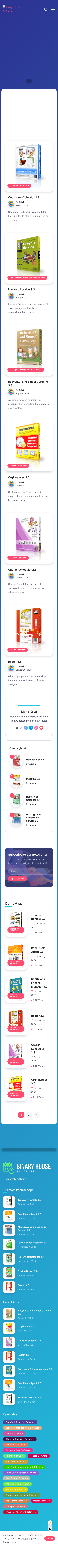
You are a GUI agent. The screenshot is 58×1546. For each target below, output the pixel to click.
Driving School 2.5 (28, 1271)
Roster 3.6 (15, 661)
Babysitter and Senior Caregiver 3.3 (29, 383)
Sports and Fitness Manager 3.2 (39, 982)
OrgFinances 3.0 (19, 477)
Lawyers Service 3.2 (21, 289)
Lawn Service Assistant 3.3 (29, 66)
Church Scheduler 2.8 (22, 569)
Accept (49, 1538)
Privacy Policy (25, 1538)
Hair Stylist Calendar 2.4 (33, 798)
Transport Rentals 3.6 (38, 917)
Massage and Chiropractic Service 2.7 (33, 817)
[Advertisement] (29, 115)
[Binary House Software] (15, 9)
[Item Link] (29, 47)
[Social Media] (26, 728)
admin (16, 27)
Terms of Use (9, 1542)
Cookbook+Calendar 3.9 (24, 197)
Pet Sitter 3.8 (33, 778)
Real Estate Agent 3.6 (38, 949)
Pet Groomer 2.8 (35, 759)
